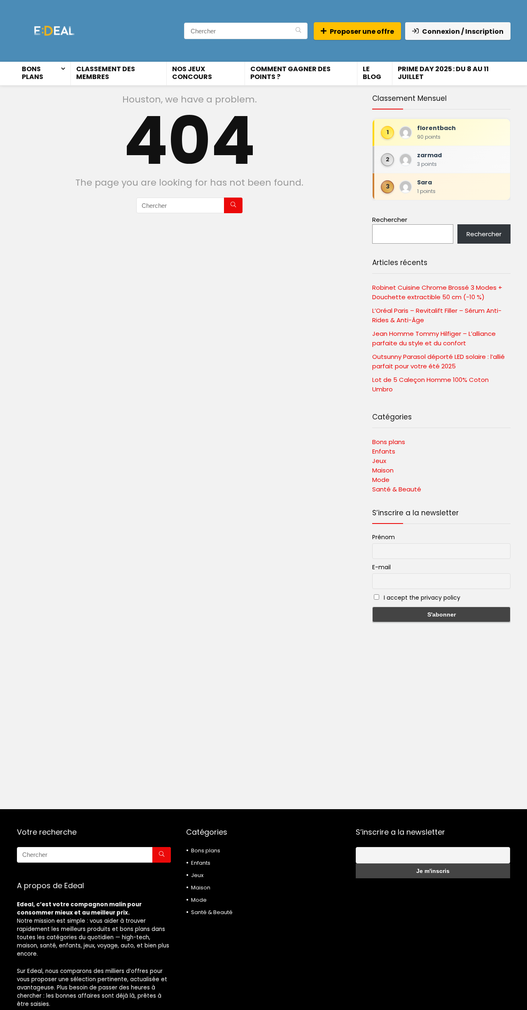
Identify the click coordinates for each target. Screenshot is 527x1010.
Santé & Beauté (396, 489)
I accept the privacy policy (421, 597)
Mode (380, 479)
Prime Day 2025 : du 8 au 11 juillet (443, 72)
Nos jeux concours (192, 72)
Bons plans (32, 72)
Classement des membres (105, 72)
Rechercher (389, 219)
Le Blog (372, 72)
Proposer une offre (362, 31)
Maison (383, 470)
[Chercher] (298, 31)
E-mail (381, 567)
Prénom (383, 537)
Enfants (383, 451)
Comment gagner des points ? (290, 72)
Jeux (379, 460)
